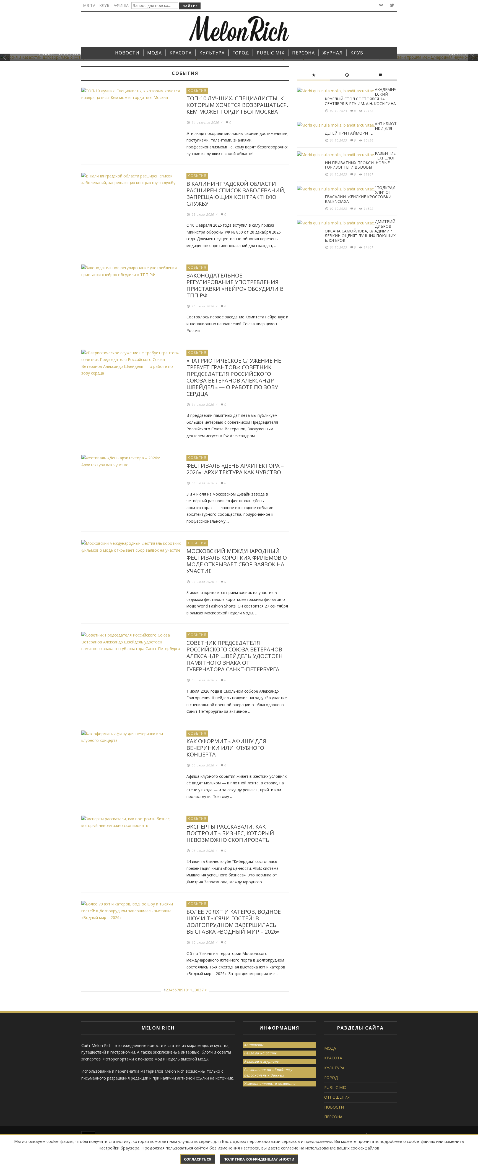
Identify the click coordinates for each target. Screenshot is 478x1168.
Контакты (254, 1045)
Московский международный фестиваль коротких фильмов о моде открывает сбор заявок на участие (236, 561)
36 (197, 989)
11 (190, 989)
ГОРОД (331, 1077)
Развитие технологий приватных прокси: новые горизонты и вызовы (360, 160)
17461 (368, 247)
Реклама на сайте (260, 1053)
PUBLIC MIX (335, 1087)
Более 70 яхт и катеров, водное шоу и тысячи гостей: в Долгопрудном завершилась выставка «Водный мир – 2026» (233, 921)
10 (185, 989)
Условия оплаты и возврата (270, 1083)
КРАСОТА (333, 1057)
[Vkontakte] (380, 5)
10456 (368, 140)
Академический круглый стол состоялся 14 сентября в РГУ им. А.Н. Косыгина (360, 96)
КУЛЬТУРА (334, 1067)
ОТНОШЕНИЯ (337, 1097)
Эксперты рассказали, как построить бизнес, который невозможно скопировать (230, 833)
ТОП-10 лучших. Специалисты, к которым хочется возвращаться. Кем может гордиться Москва (237, 105)
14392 (368, 209)
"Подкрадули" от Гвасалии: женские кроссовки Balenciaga (360, 194)
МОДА (330, 1048)
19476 (368, 111)
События (197, 90)
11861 (368, 174)
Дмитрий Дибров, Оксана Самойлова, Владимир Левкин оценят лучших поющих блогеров (360, 231)
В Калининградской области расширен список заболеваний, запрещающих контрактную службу (235, 193)
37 (201, 989)
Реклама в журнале (261, 1061)
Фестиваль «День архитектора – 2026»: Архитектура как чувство (235, 469)
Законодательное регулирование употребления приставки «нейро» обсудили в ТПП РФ (235, 285)
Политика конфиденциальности (259, 1159)
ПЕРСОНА (333, 1116)
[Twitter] (391, 5)
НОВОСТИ (334, 1107)
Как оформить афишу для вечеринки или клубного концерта (226, 747)
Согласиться (197, 1159)
